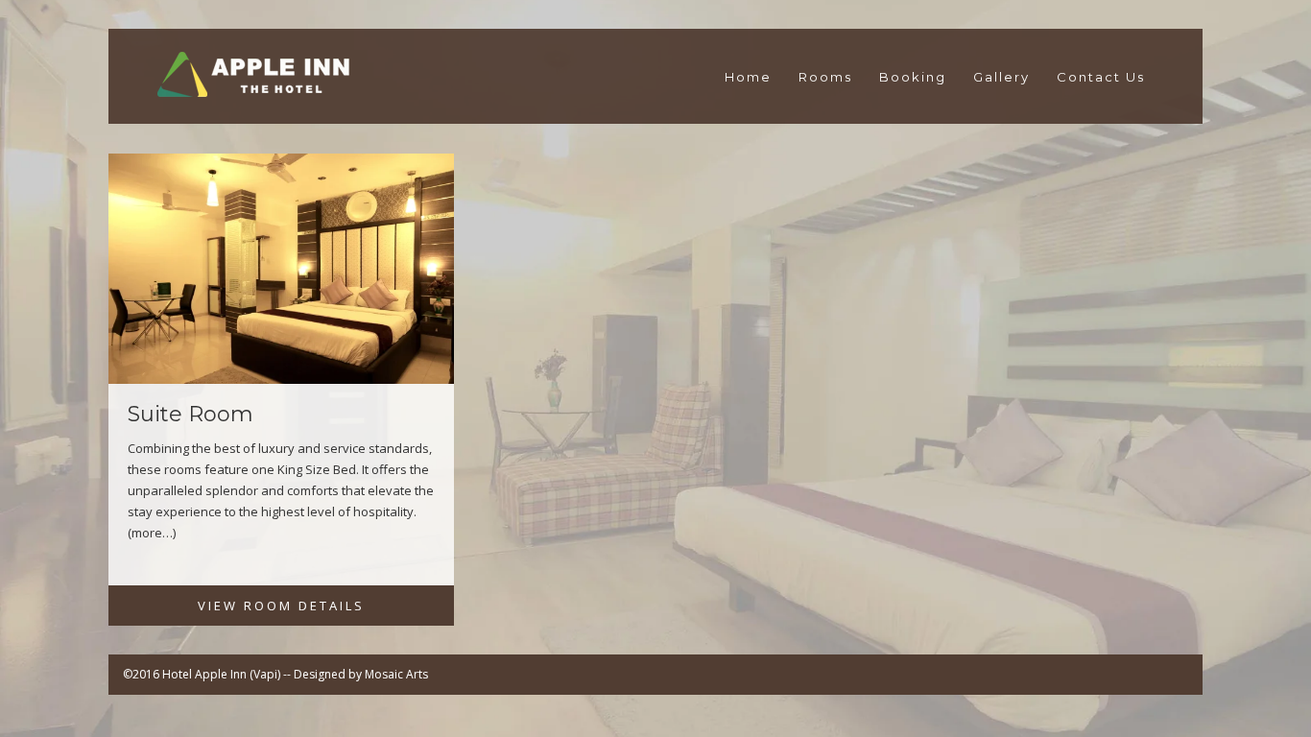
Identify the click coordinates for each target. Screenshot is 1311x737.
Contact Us (1101, 76)
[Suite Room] (281, 276)
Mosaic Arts (396, 674)
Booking (912, 76)
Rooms (825, 76)
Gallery (1001, 76)
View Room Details (281, 605)
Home (748, 76)
